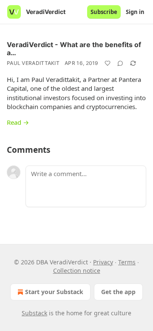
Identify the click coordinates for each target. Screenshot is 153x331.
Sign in (135, 12)
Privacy (103, 262)
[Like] (107, 63)
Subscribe (104, 12)
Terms (127, 262)
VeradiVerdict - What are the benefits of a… (74, 48)
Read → (18, 122)
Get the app (118, 292)
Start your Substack (54, 292)
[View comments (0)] (120, 63)
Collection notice (76, 270)
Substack (34, 313)
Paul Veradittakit (33, 63)
